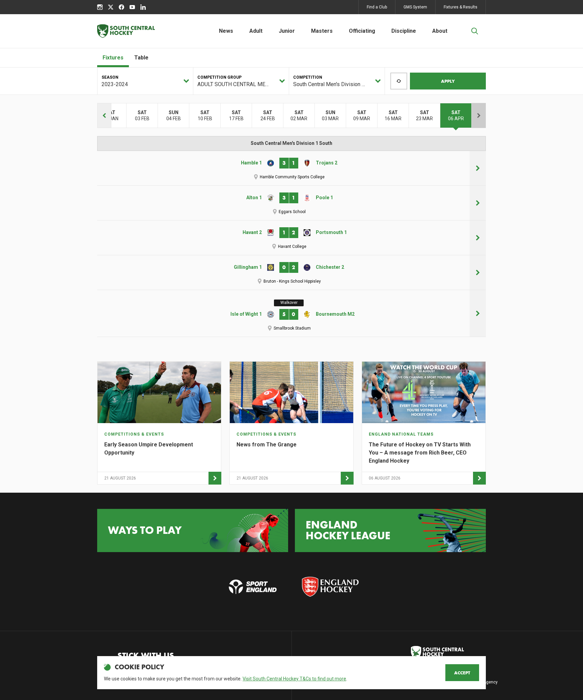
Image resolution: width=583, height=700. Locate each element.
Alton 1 (254, 197)
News (226, 31)
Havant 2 (252, 232)
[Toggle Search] (475, 31)
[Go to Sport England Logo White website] (253, 586)
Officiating (362, 31)
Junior (287, 31)
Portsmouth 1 (331, 232)
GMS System (415, 7)
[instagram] (100, 7)
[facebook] (121, 7)
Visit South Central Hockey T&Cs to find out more (294, 678)
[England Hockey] (126, 31)
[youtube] (132, 7)
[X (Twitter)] (110, 7)
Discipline (403, 31)
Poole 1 (324, 197)
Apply (448, 81)
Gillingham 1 (248, 267)
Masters (322, 31)
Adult (255, 31)
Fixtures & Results (460, 7)
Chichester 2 (330, 267)
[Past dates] (104, 115)
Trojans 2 (326, 162)
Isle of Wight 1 (246, 314)
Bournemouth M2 (335, 314)
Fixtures (113, 57)
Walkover (289, 302)
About (439, 31)
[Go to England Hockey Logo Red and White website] (330, 586)
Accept (462, 673)
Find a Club (377, 7)
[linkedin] (143, 7)
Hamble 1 (251, 162)
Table (141, 57)
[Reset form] (398, 81)
